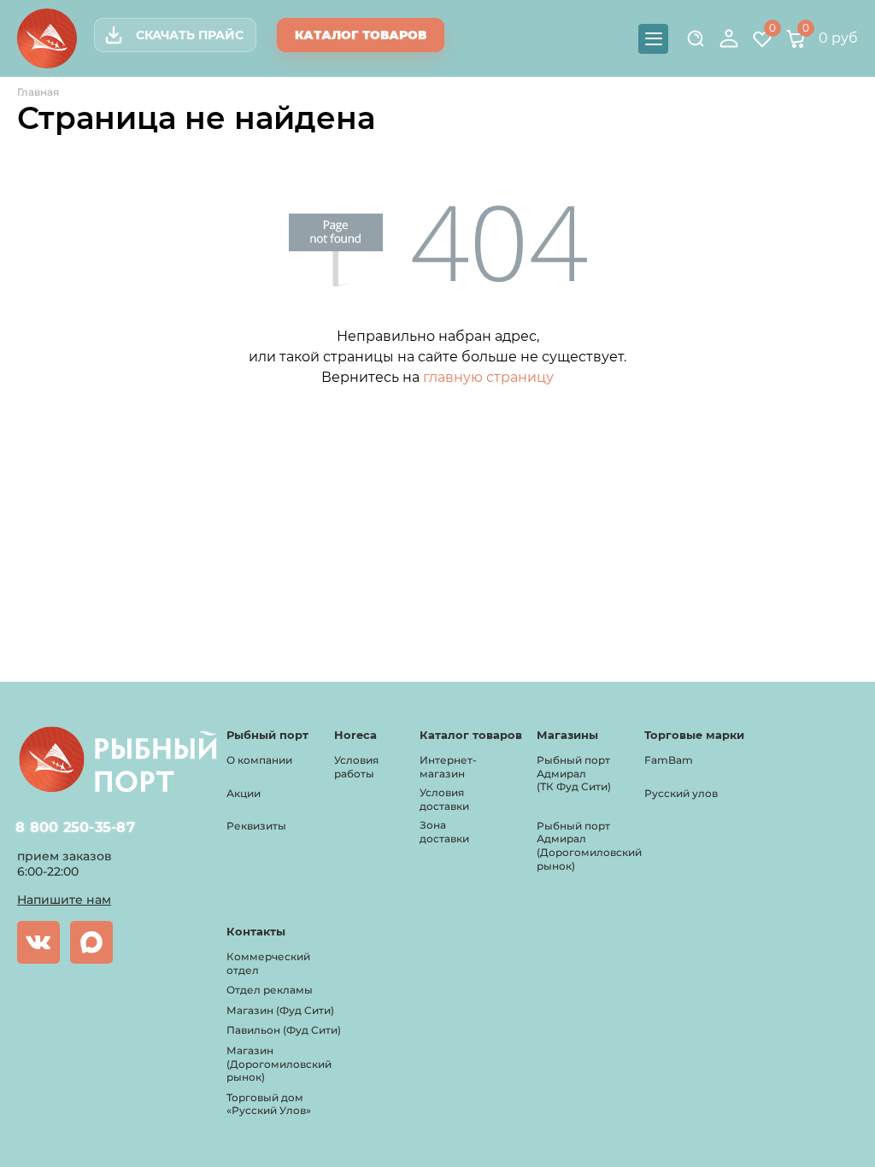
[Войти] (729, 38)
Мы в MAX (91, 942)
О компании (259, 760)
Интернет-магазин (448, 767)
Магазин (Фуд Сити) (280, 1010)
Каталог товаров (360, 35)
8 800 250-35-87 (75, 827)
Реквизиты (256, 825)
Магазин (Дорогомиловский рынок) (279, 1063)
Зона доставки (444, 831)
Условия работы (356, 767)
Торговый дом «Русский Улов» (268, 1104)
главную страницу (488, 377)
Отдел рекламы (269, 989)
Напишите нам (64, 899)
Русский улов (681, 793)
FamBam (668, 760)
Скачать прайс (190, 35)
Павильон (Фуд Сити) (283, 1029)
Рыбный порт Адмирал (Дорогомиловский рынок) (589, 845)
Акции (243, 793)
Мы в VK (38, 942)
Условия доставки (444, 799)
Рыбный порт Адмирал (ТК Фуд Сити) (574, 773)
